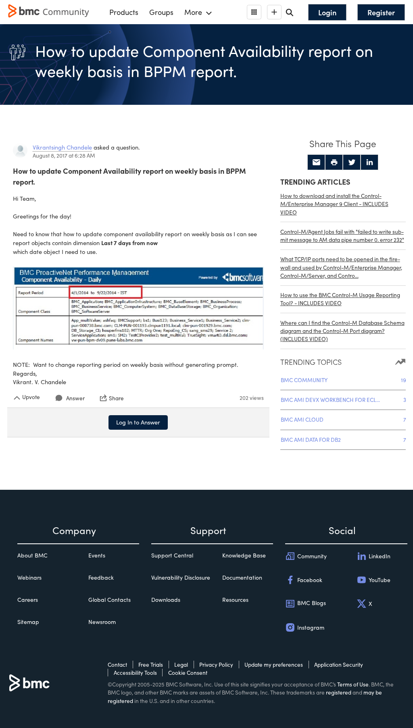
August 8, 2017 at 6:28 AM (64, 155)
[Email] (316, 162)
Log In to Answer (138, 422)
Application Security (338, 664)
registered (338, 692)
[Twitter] (351, 162)
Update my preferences (273, 664)
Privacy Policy (216, 664)
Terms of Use (353, 684)
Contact (117, 664)
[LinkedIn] (369, 162)
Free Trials (150, 664)
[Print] (333, 162)
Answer (75, 398)
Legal (181, 664)
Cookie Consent (187, 672)
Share (116, 397)
